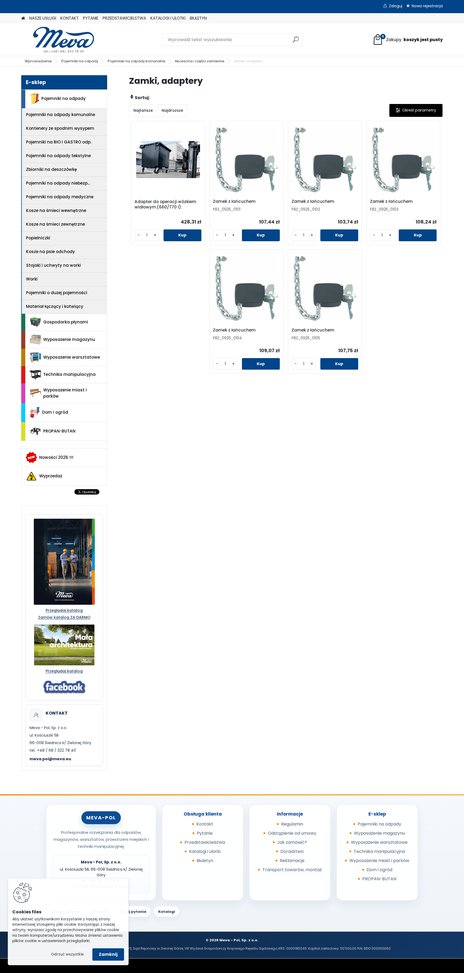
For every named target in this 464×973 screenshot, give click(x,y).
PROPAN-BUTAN (59, 431)
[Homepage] (23, 18)
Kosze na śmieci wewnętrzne (56, 210)
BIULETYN (198, 18)
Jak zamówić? (292, 842)
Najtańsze (143, 110)
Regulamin (292, 824)
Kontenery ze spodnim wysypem (60, 128)
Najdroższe (172, 110)
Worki (32, 279)
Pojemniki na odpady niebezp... (58, 183)
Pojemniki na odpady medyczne (59, 197)
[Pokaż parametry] (416, 110)
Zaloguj (395, 6)
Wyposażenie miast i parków (65, 393)
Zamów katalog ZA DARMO (64, 617)
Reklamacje (292, 860)
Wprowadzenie (38, 61)
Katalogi (166, 911)
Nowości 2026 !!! (56, 457)
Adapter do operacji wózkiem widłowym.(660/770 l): (165, 204)
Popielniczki (38, 238)
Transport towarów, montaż (292, 870)
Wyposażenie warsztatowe (71, 357)
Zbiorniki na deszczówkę (51, 169)
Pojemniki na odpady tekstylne (58, 155)
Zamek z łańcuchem (234, 201)
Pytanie (205, 833)
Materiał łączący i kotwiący (54, 306)
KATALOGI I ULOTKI (168, 18)
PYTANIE (90, 18)
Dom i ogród (55, 412)
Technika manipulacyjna (69, 374)
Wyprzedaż (50, 476)
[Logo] (58, 39)
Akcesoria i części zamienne (199, 61)
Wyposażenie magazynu (69, 339)
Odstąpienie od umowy (292, 833)
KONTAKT (69, 18)
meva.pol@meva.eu (50, 759)
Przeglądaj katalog (64, 610)
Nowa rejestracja (427, 6)
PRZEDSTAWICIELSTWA (124, 18)
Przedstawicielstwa (204, 842)
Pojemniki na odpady (79, 61)
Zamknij (108, 954)
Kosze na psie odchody (50, 251)
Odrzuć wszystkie (67, 954)
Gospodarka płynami (65, 322)
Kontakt (204, 824)
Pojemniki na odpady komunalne (136, 61)
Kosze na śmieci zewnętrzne (55, 224)
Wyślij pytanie (132, 911)
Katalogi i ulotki (204, 851)
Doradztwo (292, 851)
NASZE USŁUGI (42, 18)
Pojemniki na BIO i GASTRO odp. (58, 142)
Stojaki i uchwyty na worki (53, 265)
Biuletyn (205, 860)
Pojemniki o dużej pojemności (56, 292)
